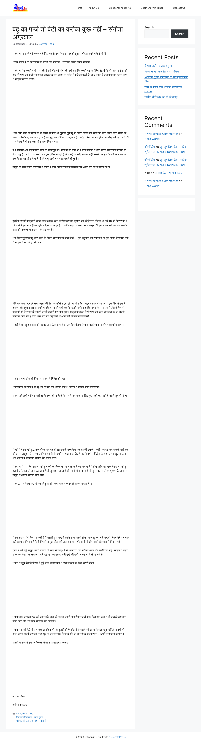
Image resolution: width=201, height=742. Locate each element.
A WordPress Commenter (161, 133)
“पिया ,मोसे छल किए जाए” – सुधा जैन (31, 720)
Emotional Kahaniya (120, 7)
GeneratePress (117, 737)
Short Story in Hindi (152, 7)
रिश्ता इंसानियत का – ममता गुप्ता (29, 717)
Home (79, 7)
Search (149, 27)
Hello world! (152, 138)
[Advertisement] (71, 108)
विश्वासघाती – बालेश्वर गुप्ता (158, 65)
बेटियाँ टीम (149, 146)
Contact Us (179, 7)
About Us (94, 7)
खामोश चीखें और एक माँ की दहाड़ (160, 97)
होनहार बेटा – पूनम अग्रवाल (169, 172)
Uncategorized (24, 713)
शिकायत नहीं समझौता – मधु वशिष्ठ (161, 71)
